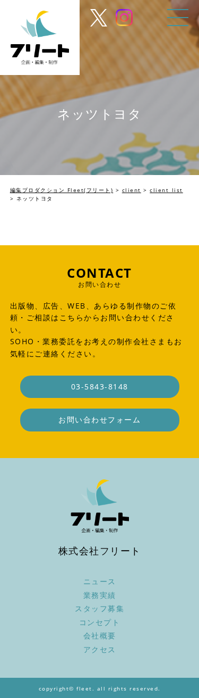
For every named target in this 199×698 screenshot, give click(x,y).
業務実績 (99, 595)
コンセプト (99, 622)
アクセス (99, 649)
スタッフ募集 (99, 608)
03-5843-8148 (99, 386)
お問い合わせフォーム (99, 419)
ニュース (99, 581)
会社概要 (99, 635)
